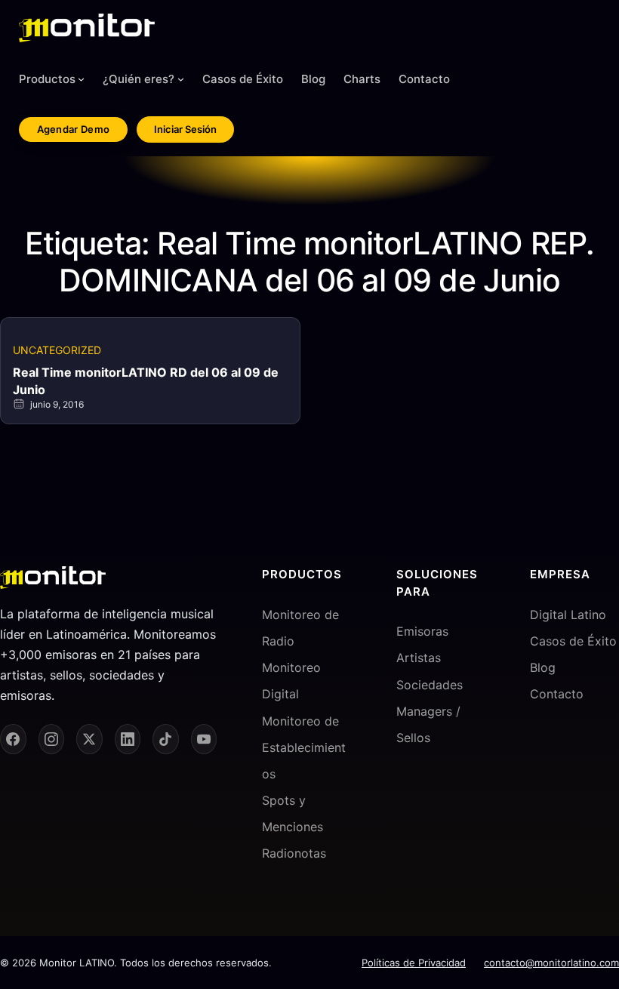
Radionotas (294, 853)
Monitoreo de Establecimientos (304, 747)
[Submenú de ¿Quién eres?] (180, 78)
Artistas (418, 657)
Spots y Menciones (292, 813)
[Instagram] (51, 739)
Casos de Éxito (573, 641)
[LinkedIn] (128, 739)
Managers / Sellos (428, 724)
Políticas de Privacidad (414, 963)
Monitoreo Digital (291, 680)
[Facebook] (13, 739)
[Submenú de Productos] (81, 78)
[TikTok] (165, 739)
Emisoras (422, 631)
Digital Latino (568, 614)
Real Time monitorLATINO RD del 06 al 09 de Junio (146, 380)
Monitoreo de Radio (300, 628)
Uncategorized (57, 350)
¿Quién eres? (138, 79)
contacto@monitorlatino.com (551, 963)
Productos (47, 79)
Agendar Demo (73, 129)
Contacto (557, 693)
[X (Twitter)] (89, 739)
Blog (543, 667)
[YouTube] (204, 739)
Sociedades (429, 684)
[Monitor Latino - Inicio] (87, 28)
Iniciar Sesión (185, 129)
